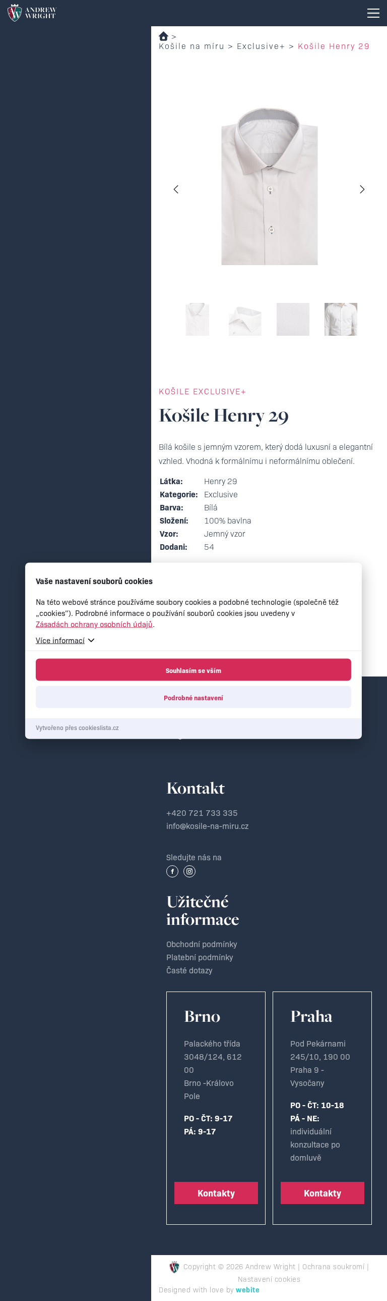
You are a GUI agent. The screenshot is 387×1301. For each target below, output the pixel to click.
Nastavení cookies (269, 1279)
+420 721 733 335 (202, 812)
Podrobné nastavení (193, 696)
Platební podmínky (199, 956)
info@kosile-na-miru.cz (207, 825)
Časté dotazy (189, 969)
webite (248, 1289)
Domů (163, 36)
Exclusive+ (261, 45)
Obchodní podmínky (201, 943)
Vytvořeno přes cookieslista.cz (77, 726)
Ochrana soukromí (333, 1266)
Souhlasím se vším (193, 669)
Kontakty (216, 1192)
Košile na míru (192, 45)
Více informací (60, 639)
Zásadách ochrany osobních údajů (94, 623)
